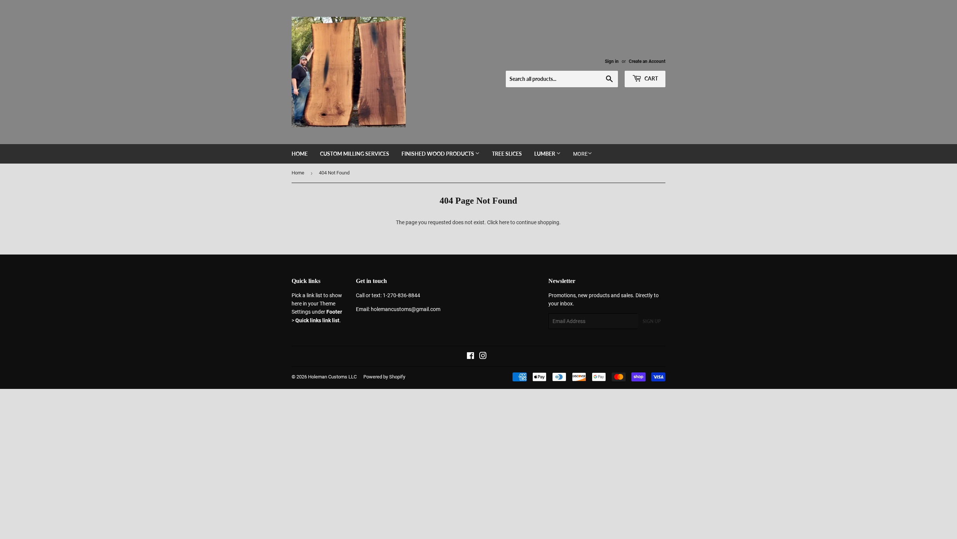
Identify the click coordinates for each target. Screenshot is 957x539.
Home (300, 153)
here (504, 222)
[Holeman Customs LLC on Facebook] (470, 357)
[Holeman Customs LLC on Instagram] (483, 357)
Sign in (612, 61)
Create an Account (647, 61)
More (580, 154)
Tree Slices (507, 153)
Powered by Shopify (384, 377)
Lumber (545, 153)
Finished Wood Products (438, 153)
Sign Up (652, 321)
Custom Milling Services (354, 153)
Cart (650, 78)
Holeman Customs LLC (332, 377)
